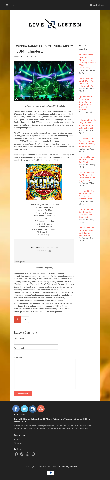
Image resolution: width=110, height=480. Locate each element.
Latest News (20, 414)
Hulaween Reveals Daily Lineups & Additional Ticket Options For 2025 (87, 124)
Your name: (19, 338)
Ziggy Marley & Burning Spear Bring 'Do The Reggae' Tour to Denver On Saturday (86, 103)
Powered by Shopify (68, 466)
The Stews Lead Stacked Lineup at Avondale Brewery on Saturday (87, 142)
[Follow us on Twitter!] (24, 412)
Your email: (19, 348)
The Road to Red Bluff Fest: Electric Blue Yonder (87, 159)
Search (17, 439)
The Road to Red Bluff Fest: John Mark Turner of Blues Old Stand (86, 232)
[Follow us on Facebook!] (16, 412)
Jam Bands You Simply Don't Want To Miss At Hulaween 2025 (87, 82)
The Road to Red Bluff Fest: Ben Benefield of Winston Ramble (86, 195)
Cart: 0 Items (98, 5)
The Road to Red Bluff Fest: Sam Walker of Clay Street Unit (86, 213)
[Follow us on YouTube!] (41, 412)
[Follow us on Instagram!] (32, 412)
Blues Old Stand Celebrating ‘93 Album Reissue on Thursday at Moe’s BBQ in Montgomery (87, 61)
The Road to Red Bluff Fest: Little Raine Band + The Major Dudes (87, 176)
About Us (18, 443)
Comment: (19, 357)
